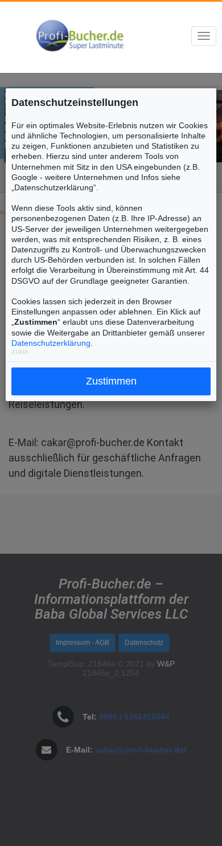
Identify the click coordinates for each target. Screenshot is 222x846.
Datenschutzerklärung (51, 343)
